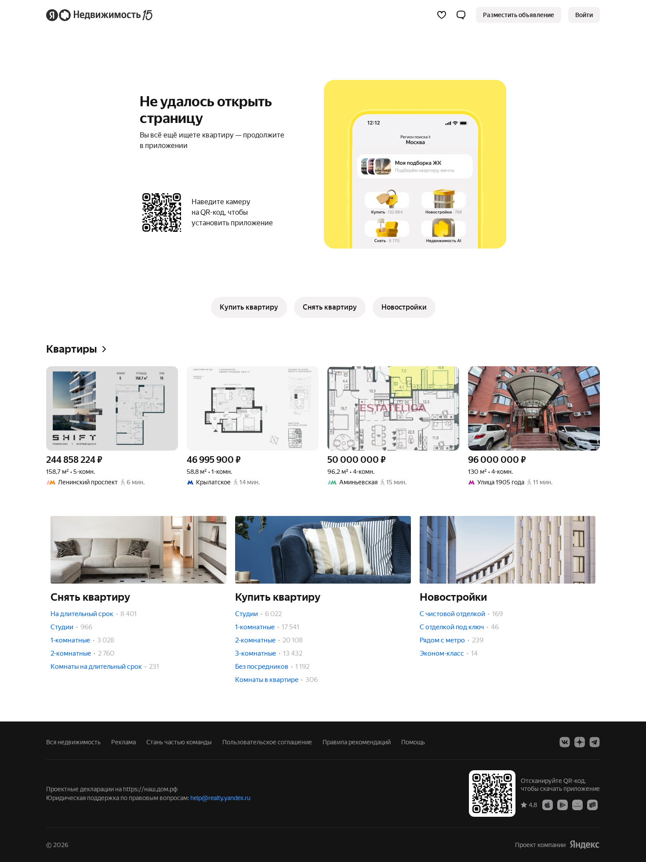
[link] (584, 15)
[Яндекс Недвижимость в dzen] (579, 742)
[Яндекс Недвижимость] (100, 15)
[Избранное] (442, 15)
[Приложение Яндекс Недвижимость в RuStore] (592, 804)
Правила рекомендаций (357, 742)
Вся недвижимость (73, 742)
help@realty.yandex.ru (220, 797)
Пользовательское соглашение (267, 742)
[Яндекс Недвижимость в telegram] (594, 742)
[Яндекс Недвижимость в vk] (564, 742)
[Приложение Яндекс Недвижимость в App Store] (547, 804)
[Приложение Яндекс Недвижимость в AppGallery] (577, 804)
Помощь (413, 742)
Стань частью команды (179, 742)
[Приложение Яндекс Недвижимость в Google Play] (562, 804)
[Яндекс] (584, 844)
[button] (461, 15)
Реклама (123, 742)
